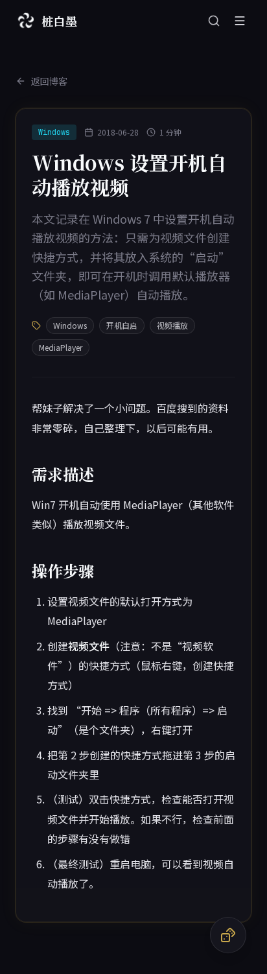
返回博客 (49, 81)
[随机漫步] (228, 935)
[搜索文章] (214, 20)
